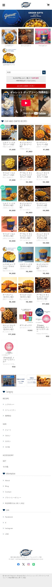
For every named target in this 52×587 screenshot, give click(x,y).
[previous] (3, 18)
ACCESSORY (8, 455)
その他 (7, 447)
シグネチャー (9, 404)
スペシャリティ (10, 410)
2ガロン (8, 441)
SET (4, 461)
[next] (49, 18)
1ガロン (7, 436)
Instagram (9, 528)
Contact (8, 492)
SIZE (5, 424)
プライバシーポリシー (13, 498)
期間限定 (8, 416)
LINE (7, 534)
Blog (7, 486)
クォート (8, 430)
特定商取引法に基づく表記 (14, 503)
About (7, 480)
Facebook (9, 517)
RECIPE (6, 398)
